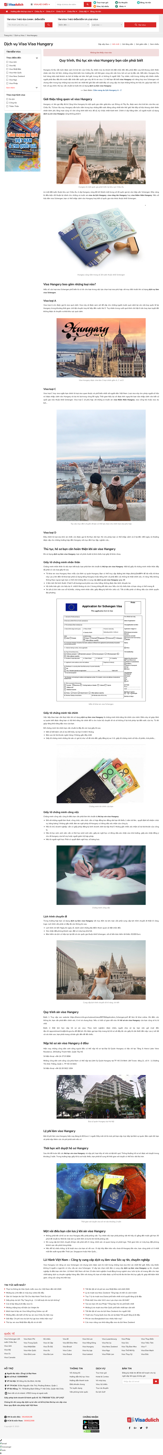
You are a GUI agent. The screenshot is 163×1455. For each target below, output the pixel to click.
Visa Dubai (67, 1354)
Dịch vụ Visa (19, 35)
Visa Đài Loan (30, 1354)
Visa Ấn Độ (48, 1346)
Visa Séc (125, 1343)
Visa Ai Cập (48, 1343)
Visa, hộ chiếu (102, 6)
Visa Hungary (32, 35)
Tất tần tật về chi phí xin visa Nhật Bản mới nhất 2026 (107, 1289)
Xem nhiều (154, 44)
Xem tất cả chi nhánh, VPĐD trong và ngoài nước (28, 1393)
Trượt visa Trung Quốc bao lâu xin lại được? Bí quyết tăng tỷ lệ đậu (112, 1315)
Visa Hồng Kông (89, 1343)
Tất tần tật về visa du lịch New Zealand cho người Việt (108, 1311)
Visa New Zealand (110, 1346)
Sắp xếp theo (103, 44)
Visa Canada (9, 1357)
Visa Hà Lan (87, 1339)
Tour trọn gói (102, 2)
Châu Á (49, 11)
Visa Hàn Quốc (30, 1350)
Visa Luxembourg (109, 1339)
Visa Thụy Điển (147, 1339)
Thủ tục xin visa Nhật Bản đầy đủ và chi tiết (24, 1322)
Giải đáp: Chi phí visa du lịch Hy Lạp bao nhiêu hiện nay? (29, 1318)
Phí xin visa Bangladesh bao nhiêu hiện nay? (103, 1318)
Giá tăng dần (127, 44)
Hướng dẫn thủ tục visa (21, 11)
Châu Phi (71, 11)
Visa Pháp (125, 1339)
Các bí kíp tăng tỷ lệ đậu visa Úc (19, 1304)
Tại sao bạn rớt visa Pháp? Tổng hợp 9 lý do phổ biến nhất (109, 1304)
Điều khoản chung (77, 1384)
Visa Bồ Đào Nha (70, 1343)
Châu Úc (60, 11)
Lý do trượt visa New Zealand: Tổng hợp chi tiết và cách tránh (111, 1293)
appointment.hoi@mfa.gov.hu (61, 1031)
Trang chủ (8, 35)
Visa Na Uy (106, 1343)
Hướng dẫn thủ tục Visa (79, 1376)
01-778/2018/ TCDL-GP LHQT (51, 1397)
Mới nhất (115, 44)
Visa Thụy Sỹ (126, 1354)
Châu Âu (38, 11)
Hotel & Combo (102, 1376)
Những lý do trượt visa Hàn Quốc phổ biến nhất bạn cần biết (110, 1307)
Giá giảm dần (141, 44)
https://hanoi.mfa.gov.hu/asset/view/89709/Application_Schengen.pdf (99, 1017)
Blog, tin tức (145, 2)
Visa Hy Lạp (87, 1350)
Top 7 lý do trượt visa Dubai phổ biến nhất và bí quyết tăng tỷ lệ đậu (113, 1296)
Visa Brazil (67, 1346)
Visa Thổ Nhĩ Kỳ (127, 1350)
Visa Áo (46, 1350)
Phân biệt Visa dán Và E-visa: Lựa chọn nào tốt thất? (107, 1300)
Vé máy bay (101, 1380)
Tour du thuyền (102, 1388)
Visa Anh (8, 1346)
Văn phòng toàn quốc (79, 1392)
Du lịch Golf (100, 1392)
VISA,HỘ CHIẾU (41, 4)
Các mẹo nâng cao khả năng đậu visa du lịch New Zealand (110, 1322)
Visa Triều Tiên (147, 1343)
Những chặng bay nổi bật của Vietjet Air (22, 1307)
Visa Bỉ (66, 1339)
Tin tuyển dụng (76, 1388)
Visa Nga (106, 1350)
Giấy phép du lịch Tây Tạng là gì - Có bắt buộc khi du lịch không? (33, 1300)
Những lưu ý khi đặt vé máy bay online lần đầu (25, 1293)
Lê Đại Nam (31, 1373)
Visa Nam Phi (29, 1339)
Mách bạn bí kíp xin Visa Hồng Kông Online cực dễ (26, 1311)
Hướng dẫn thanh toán (79, 1380)
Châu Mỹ (83, 11)
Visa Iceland (87, 1354)
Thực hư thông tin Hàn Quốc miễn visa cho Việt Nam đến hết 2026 (33, 1289)
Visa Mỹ (7, 1350)
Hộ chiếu (46, 1339)
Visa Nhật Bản (30, 1346)
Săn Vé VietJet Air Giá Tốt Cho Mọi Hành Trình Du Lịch (28, 1296)
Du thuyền (123, 2)
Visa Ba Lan (48, 1354)
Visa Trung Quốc (31, 1343)
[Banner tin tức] (22, 142)
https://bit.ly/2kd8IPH (134, 573)
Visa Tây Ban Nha (129, 1346)
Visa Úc (7, 1353)
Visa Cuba (67, 1350)
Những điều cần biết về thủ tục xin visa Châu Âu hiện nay (29, 1315)
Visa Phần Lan (108, 1354)
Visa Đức (145, 1354)
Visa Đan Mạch (147, 1350)
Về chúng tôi (75, 1373)
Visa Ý (143, 1346)
